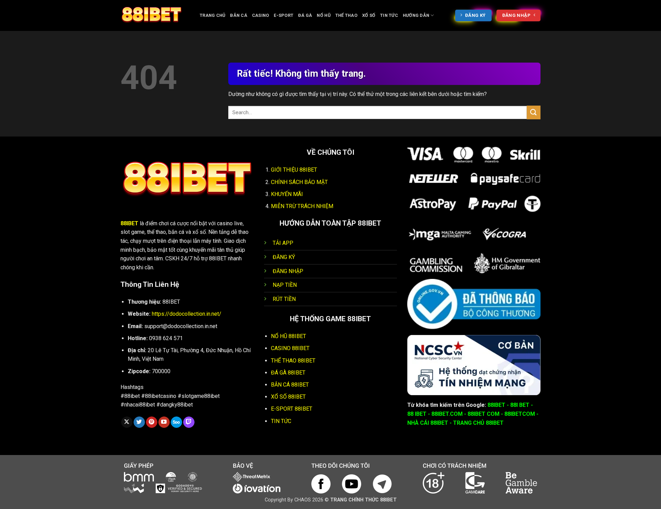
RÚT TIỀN (284, 299)
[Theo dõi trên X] (127, 422)
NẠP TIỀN (285, 285)
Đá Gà (305, 15)
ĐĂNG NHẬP (288, 271)
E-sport (283, 15)
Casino (260, 15)
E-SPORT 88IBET (291, 408)
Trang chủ (212, 15)
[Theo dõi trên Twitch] (189, 422)
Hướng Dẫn (416, 15)
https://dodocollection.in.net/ (186, 314)
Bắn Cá (238, 15)
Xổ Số (368, 15)
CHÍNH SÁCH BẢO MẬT (299, 182)
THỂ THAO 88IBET (293, 360)
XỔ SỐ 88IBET (288, 396)
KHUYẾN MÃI (287, 194)
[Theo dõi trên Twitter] (139, 422)
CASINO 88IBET (290, 348)
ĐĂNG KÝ (284, 257)
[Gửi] (534, 112)
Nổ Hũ (323, 15)
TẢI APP (283, 243)
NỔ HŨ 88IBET (288, 336)
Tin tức (389, 15)
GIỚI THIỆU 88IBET (294, 169)
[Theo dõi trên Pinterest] (151, 422)
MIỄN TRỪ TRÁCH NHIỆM (302, 206)
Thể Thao (346, 15)
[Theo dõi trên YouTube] (164, 422)
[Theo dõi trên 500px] (176, 422)
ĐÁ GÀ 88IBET (288, 372)
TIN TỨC (281, 421)
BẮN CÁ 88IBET (290, 384)
